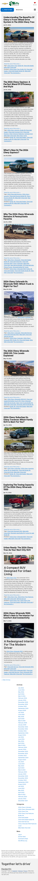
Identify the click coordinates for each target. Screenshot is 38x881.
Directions (19, 9)
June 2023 (21, 764)
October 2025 (22, 706)
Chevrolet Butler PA (24, 470)
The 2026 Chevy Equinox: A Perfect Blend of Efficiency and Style (17, 84)
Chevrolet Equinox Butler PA (17, 196)
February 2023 (22, 772)
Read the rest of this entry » (12, 64)
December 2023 (23, 751)
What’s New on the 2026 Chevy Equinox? (16, 151)
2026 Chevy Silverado (13, 260)
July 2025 (21, 712)
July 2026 (21, 688)
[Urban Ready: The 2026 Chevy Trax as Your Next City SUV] (19, 559)
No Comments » (16, 73)
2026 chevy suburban (13, 468)
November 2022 (23, 778)
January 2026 (22, 700)
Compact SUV (28, 134)
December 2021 (23, 800)
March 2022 (21, 794)
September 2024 (23, 733)
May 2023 (21, 766)
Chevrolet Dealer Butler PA (16, 71)
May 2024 (21, 741)
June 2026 (21, 690)
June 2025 (21, 714)
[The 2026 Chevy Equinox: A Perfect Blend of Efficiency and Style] (19, 99)
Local (19, 826)
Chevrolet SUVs (8, 472)
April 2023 (21, 768)
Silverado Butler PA (18, 267)
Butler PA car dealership (11, 470)
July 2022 (21, 786)
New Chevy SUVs (22, 135)
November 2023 (23, 753)
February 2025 (22, 722)
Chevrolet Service (26, 333)
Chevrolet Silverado (16, 261)
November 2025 (23, 704)
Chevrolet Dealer (21, 137)
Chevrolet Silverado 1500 (11, 334)
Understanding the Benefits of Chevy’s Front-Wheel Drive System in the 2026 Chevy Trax (19, 19)
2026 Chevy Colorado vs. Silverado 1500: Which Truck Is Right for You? (19, 284)
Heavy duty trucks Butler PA (24, 403)
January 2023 (22, 774)
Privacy (25, 871)
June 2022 (21, 788)
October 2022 (22, 780)
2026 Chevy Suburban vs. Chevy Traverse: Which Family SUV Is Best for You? (18, 419)
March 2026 (21, 696)
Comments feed (23, 838)
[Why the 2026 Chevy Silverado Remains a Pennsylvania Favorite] (19, 231)
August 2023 (22, 759)
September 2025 (23, 708)
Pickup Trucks (8, 267)
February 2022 (22, 796)
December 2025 (23, 702)
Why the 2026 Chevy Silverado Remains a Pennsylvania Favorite (19, 216)
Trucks (26, 267)
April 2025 (21, 718)
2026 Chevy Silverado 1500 (18, 269)
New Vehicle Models (16, 265)
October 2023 (22, 755)
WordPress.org (22, 840)
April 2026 (21, 694)
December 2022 (23, 776)
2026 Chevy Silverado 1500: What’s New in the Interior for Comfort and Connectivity (19, 615)
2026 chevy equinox (13, 130)
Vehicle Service (8, 336)
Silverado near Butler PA (18, 533)
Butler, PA (23, 69)
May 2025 (21, 716)
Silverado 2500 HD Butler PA (25, 404)
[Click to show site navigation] (35, 9)
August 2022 (22, 784)
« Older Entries (5, 680)
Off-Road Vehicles (28, 265)
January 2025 (22, 725)
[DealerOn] (6, 869)
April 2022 (21, 792)
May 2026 (21, 692)
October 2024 (22, 731)
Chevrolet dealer (29, 65)
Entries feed (22, 836)
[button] (7, 10)
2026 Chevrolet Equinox (14, 194)
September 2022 (23, 782)
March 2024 (21, 745)
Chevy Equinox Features (16, 134)
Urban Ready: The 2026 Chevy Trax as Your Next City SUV (18, 549)
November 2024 (23, 729)
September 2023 (23, 757)
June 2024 (21, 739)
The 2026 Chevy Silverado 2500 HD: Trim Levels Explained (16, 353)
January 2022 (22, 798)
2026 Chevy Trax (12, 65)
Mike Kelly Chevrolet (10, 67)
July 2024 (21, 737)
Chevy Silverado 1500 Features (27, 823)
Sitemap (20, 871)
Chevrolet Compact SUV (15, 132)
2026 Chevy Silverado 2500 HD (16, 399)
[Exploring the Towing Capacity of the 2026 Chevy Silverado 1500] (19, 502)
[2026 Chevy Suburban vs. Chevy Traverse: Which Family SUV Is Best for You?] (19, 439)
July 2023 (21, 761)
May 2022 (21, 790)
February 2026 (22, 698)
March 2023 (21, 770)
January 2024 (22, 749)
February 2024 (22, 747)
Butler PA (20, 65)
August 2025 (22, 710)
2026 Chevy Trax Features (25, 597)
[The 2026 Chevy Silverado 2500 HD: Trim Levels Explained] (19, 368)
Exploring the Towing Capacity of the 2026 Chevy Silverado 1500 (19, 487)
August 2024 (22, 735)
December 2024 (23, 727)
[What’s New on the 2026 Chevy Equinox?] (19, 165)
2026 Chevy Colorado (24, 317)
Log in (20, 834)
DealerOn (14, 871)
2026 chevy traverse (27, 468)
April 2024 (21, 743)
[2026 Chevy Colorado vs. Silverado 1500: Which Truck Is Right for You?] (19, 304)
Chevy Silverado (18, 263)
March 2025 (21, 720)
